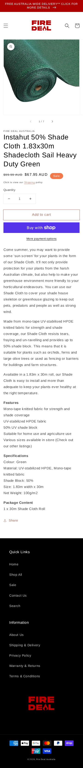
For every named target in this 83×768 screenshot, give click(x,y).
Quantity (9, 190)
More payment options (42, 238)
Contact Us (18, 595)
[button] (6, 26)
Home (13, 564)
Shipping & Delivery (24, 645)
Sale (12, 585)
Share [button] (13, 520)
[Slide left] (31, 121)
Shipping (29, 182)
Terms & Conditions (24, 676)
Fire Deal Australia (46, 759)
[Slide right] (52, 121)
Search (15, 606)
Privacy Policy (20, 655)
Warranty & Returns (24, 666)
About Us (16, 635)
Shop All (15, 574)
